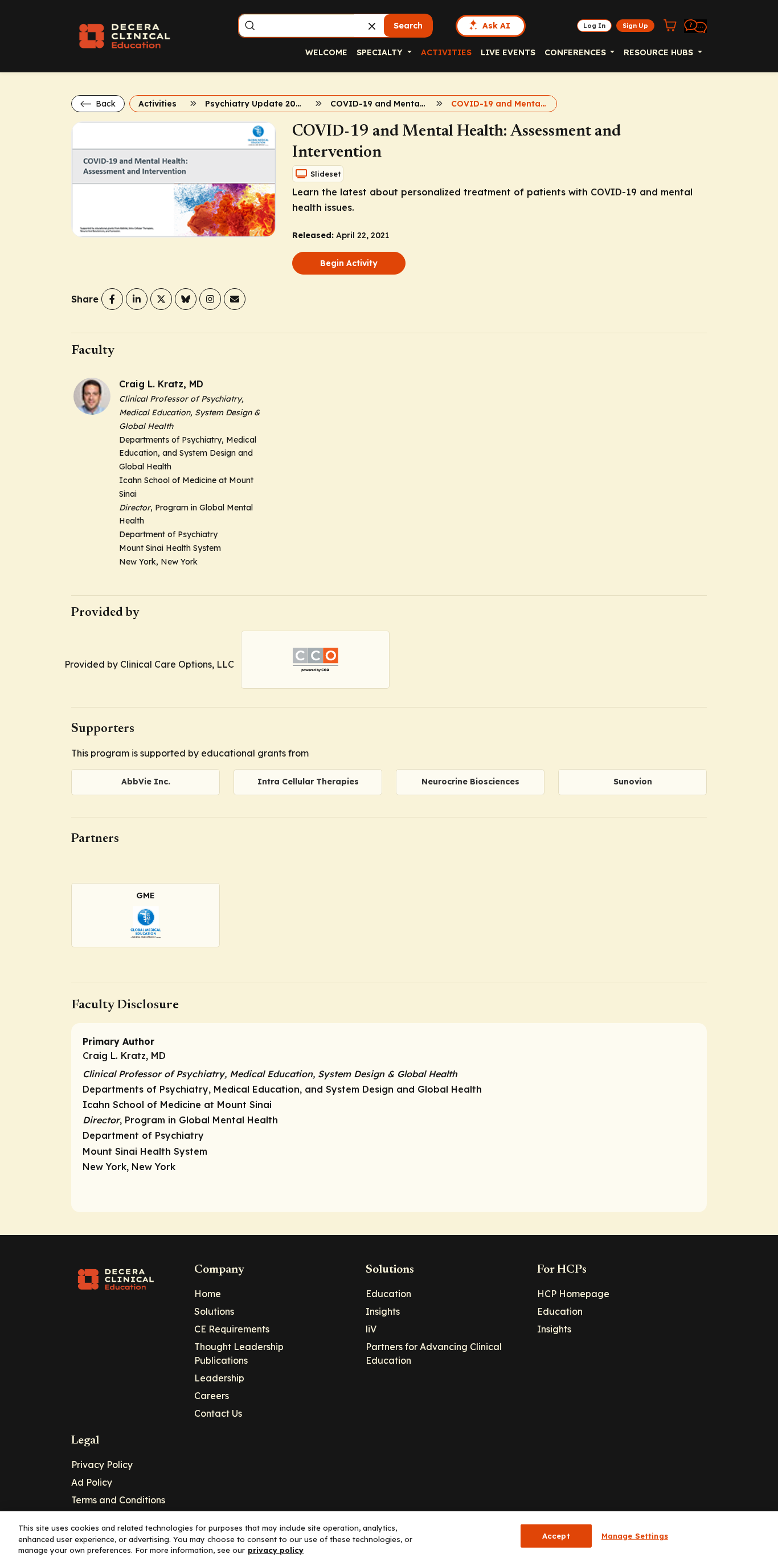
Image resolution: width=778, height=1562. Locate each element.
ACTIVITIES (446, 52)
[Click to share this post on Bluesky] (185, 299)
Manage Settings (634, 1535)
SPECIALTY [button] (381, 52)
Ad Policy (91, 1482)
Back (104, 104)
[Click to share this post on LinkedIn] (137, 299)
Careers (211, 1395)
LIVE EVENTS (508, 52)
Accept (556, 1535)
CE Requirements (231, 1329)
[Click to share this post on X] (161, 299)
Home (207, 1293)
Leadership (219, 1378)
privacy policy (276, 1550)
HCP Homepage (573, 1293)
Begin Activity (349, 263)
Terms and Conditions (118, 1500)
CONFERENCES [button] (576, 52)
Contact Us (218, 1413)
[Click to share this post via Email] (234, 299)
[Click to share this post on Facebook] (112, 299)
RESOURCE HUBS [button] (659, 52)
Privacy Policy (102, 1464)
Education (388, 1293)
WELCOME (326, 52)
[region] (389, 1536)
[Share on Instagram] (210, 299)
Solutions (214, 1311)
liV (371, 1329)
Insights (383, 1311)
